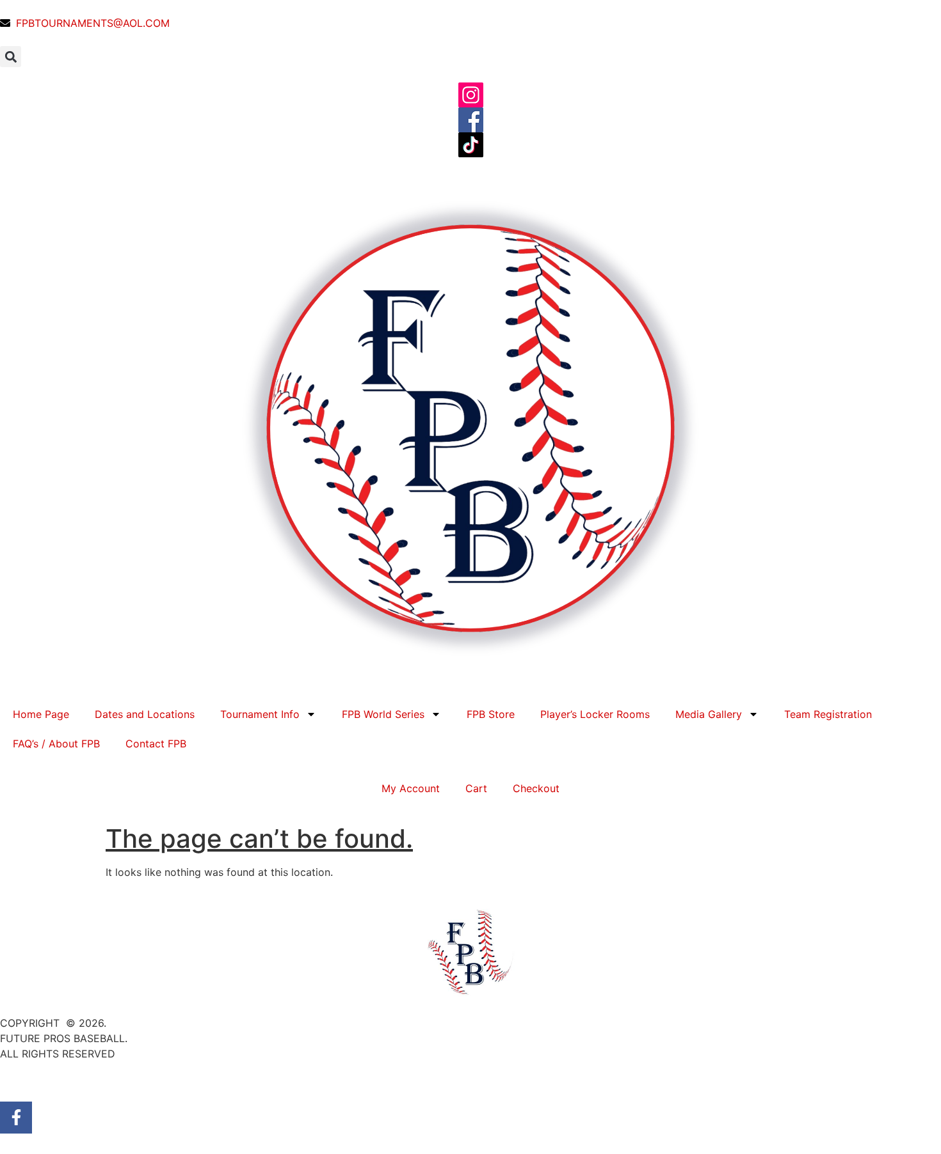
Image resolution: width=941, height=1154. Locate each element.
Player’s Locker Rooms (595, 714)
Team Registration (828, 714)
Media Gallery (708, 714)
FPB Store (491, 714)
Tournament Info (260, 714)
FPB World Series (383, 714)
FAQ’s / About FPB (56, 743)
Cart (476, 788)
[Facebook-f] (16, 1118)
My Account (411, 788)
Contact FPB (155, 743)
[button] (10, 56)
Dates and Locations (145, 714)
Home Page (41, 714)
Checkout (536, 788)
